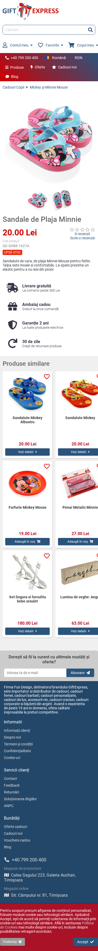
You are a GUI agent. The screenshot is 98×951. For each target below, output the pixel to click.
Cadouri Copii (13, 87)
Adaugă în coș (25, 541)
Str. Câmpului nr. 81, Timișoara (39, 895)
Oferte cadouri (15, 827)
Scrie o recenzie (82, 238)
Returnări (11, 792)
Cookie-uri (12, 758)
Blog (14, 76)
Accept (82, 942)
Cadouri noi (67, 67)
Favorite (52, 45)
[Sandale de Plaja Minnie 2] (61, 200)
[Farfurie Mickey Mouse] (27, 483)
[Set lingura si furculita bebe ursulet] (27, 572)
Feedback (12, 785)
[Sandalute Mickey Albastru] (27, 393)
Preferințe (10, 942)
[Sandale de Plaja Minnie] (49, 139)
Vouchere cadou (17, 840)
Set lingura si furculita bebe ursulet (27, 599)
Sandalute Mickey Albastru (27, 420)
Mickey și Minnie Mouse (49, 87)
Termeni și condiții (18, 744)
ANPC (9, 806)
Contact (10, 778)
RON (78, 58)
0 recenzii (82, 234)
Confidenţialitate (17, 751)
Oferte (40, 67)
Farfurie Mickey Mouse (28, 507)
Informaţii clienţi (17, 730)
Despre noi (12, 737)
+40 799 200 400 (24, 58)
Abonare (77, 673)
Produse (17, 67)
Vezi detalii (25, 452)
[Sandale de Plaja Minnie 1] (37, 200)
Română (59, 58)
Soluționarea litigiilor (20, 799)
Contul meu (19, 45)
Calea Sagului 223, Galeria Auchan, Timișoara (40, 878)
